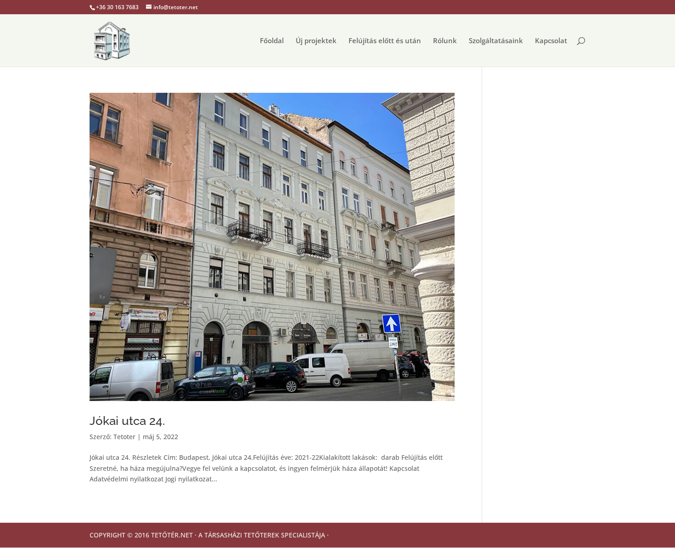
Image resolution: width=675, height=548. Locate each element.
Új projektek (316, 41)
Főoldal (272, 41)
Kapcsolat (551, 41)
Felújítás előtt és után (385, 41)
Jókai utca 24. (127, 421)
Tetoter (124, 436)
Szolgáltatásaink (496, 41)
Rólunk (445, 41)
